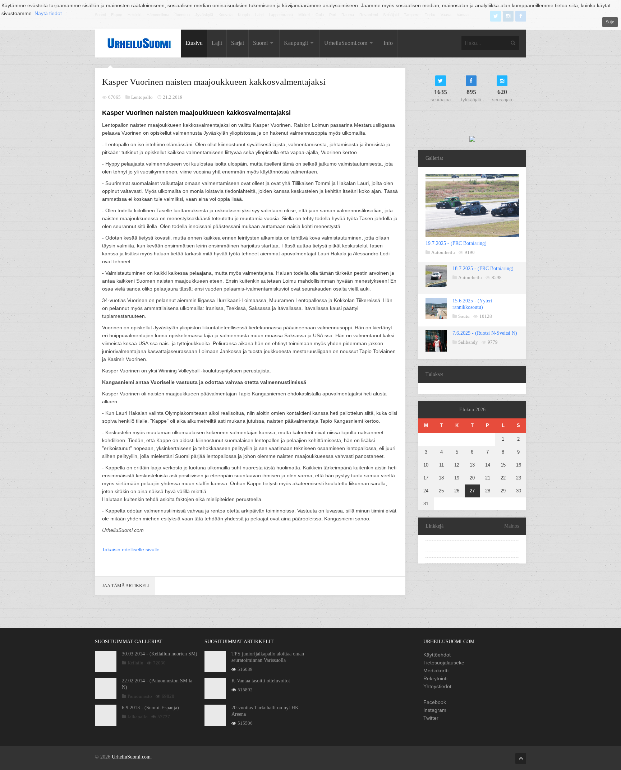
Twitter (430, 718)
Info (388, 43)
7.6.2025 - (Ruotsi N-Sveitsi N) (484, 333)
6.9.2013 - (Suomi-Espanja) (150, 707)
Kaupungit (296, 43)
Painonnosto (140, 696)
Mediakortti (435, 670)
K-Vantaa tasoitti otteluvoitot (260, 680)
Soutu (464, 316)
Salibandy (468, 342)
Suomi (260, 43)
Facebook (434, 702)
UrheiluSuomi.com (345, 43)
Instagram (434, 710)
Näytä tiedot (48, 13)
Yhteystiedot (437, 686)
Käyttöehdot (437, 655)
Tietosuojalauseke (443, 662)
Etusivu (194, 43)
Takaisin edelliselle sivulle (131, 549)
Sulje (610, 22)
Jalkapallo (138, 716)
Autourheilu (443, 252)
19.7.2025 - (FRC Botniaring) (456, 243)
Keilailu (135, 662)
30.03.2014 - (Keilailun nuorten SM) (159, 654)
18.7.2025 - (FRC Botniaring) (483, 268)
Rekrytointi (435, 678)
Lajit (217, 43)
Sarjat (237, 43)
